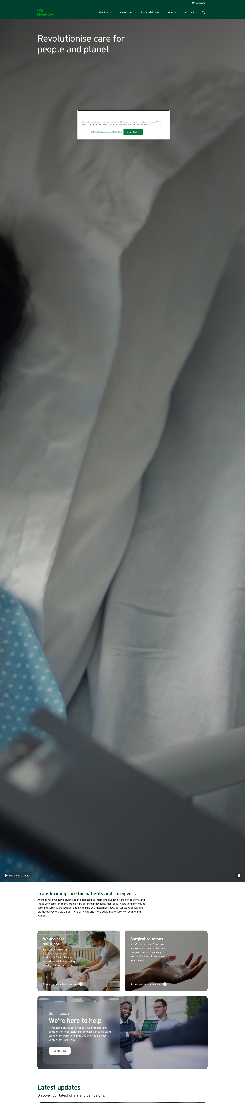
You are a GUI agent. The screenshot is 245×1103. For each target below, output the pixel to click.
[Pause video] (238, 875)
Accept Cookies (133, 132)
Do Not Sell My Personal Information (106, 132)
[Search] (203, 12)
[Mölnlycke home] (45, 12)
